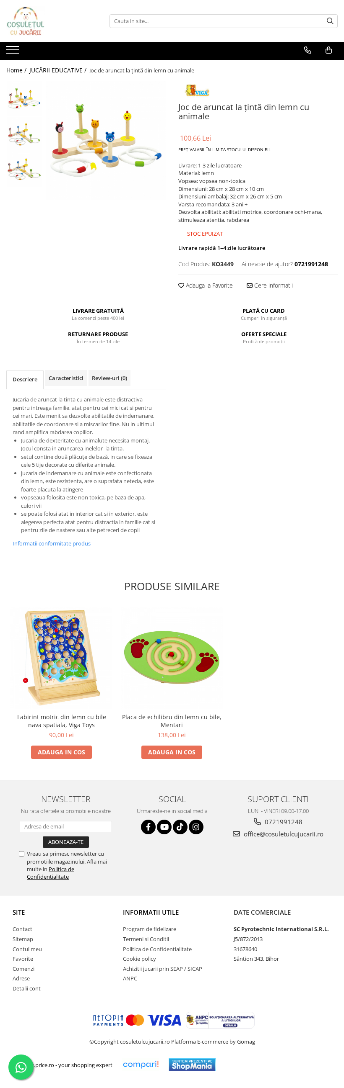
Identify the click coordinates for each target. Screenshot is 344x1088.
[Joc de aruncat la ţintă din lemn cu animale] (106, 140)
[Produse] (13, 52)
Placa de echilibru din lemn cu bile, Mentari (172, 721)
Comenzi (23, 968)
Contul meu (27, 949)
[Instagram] (196, 827)
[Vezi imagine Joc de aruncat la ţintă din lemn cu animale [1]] (24, 134)
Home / (17, 70)
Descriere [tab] (25, 379)
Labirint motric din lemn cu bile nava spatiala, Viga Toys (61, 721)
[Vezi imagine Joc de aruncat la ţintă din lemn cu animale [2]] (24, 169)
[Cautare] (330, 21)
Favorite (23, 958)
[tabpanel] (106, 140)
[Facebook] (148, 827)
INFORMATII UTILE (151, 912)
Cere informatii (273, 285)
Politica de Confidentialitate (50, 872)
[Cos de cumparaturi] (329, 50)
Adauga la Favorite (208, 285)
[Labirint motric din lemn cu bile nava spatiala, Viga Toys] (61, 658)
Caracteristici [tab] (66, 378)
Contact (22, 929)
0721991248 (282, 822)
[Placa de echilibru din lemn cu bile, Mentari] (172, 658)
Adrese (21, 978)
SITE (19, 912)
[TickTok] (180, 827)
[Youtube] (164, 827)
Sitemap (23, 939)
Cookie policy (139, 958)
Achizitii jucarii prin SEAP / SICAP (162, 968)
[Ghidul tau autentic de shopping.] (140, 1064)
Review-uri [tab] (109, 378)
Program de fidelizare (149, 929)
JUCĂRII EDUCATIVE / (58, 70)
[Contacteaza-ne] (307, 50)
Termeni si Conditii (146, 939)
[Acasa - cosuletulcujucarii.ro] (48, 21)
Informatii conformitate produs (52, 543)
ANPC (130, 978)
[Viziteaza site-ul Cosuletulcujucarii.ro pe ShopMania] (192, 1064)
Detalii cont (27, 988)
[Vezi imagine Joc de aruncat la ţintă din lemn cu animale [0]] (24, 98)
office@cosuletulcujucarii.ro (282, 834)
